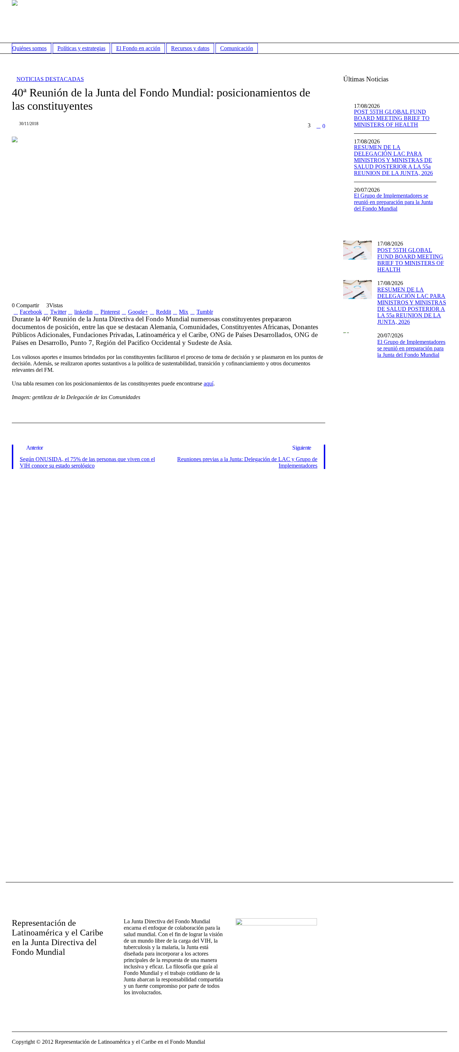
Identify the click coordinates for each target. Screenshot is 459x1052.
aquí (208, 383)
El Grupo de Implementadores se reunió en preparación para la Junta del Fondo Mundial (393, 202)
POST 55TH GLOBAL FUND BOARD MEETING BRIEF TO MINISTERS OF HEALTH (392, 118)
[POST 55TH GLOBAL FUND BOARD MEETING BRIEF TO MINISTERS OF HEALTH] (357, 249)
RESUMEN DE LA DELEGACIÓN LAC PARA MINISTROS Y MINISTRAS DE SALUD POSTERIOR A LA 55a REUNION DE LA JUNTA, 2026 (393, 160)
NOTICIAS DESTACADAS (50, 79)
